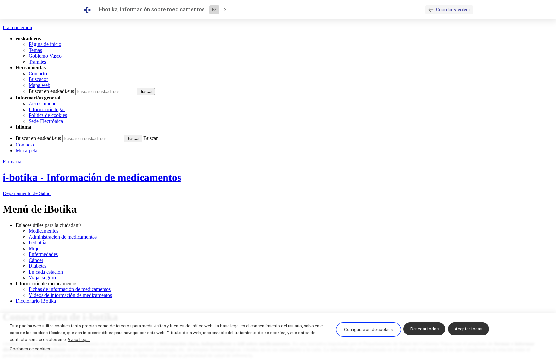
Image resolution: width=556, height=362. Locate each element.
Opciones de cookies (30, 348)
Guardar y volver (453, 10)
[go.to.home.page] (89, 10)
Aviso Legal (79, 339)
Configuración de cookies (368, 329)
